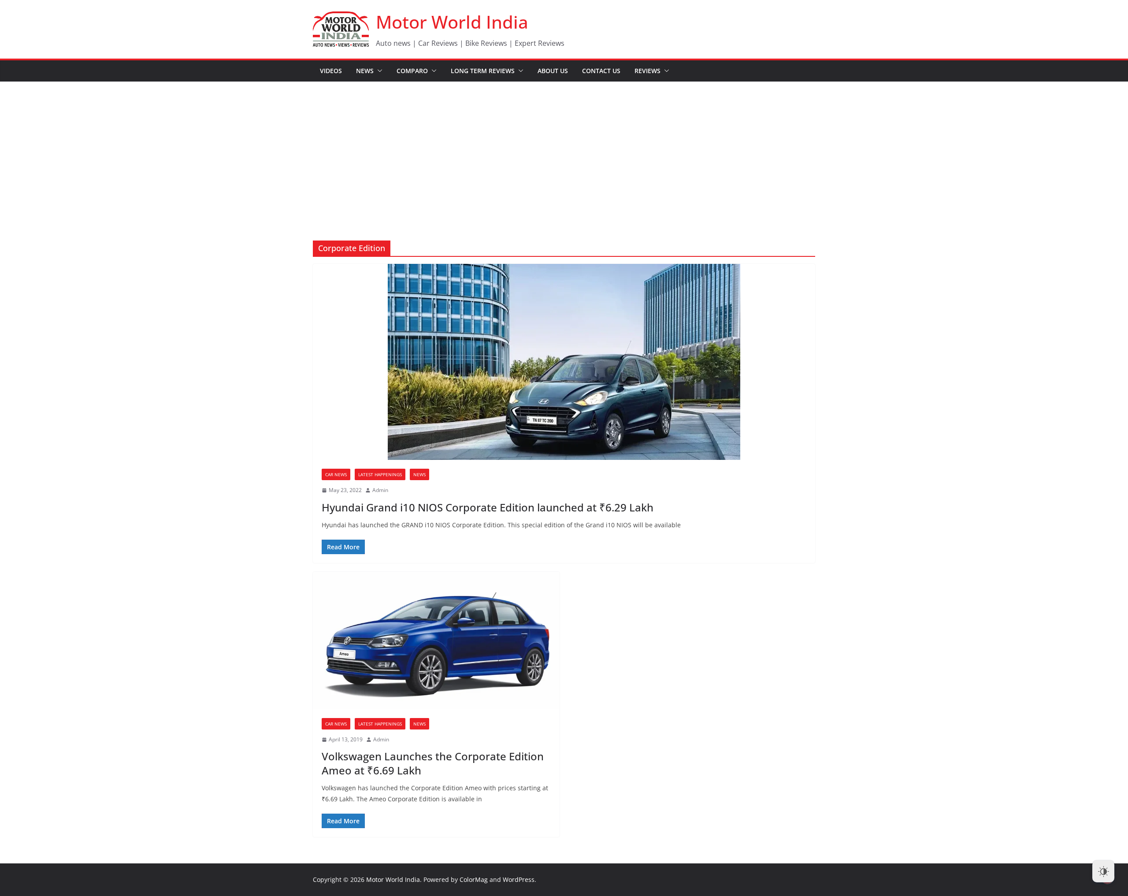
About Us (553, 71)
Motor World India (452, 22)
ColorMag (474, 879)
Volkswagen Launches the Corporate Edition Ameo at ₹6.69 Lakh (433, 763)
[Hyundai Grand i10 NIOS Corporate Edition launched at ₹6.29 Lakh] (564, 362)
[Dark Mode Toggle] (1103, 871)
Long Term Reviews (483, 71)
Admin (380, 490)
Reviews (647, 71)
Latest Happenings (380, 474)
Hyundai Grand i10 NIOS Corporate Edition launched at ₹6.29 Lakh (487, 507)
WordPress (518, 879)
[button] (378, 71)
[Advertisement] (564, 148)
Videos (331, 71)
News (365, 71)
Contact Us (601, 71)
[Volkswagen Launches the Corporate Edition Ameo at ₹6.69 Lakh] (436, 640)
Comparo (412, 71)
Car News (336, 474)
